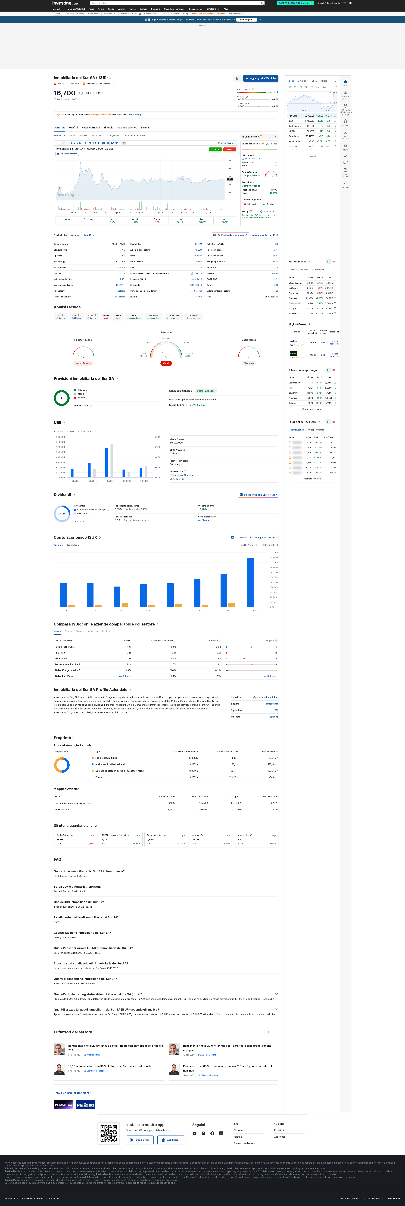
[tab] (61, 316)
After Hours (125, 14)
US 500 (292, 131)
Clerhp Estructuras (64, 835)
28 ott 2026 (196, 279)
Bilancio (108, 127)
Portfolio (238, 1136)
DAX (291, 121)
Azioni (57, 14)
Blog (236, 1123)
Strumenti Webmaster (245, 1143)
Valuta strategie (135, 114)
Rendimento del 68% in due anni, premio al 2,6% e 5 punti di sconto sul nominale (227, 1068)
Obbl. (314, 81)
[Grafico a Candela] (57, 143)
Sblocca (271, 92)
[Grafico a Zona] (63, 143)
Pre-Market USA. (110, 14)
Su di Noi (279, 1123)
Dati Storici (96, 135)
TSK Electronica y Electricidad (115, 835)
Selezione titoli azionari (75, 14)
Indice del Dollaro (297, 141)
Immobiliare (271, 703)
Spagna (274, 716)
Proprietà (82, 135)
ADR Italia (162, 14)
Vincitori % (305, 269)
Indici (291, 81)
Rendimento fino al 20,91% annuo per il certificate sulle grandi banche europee (227, 1048)
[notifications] (344, 2)
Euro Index (294, 146)
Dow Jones (294, 136)
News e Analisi (90, 127)
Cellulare (238, 1130)
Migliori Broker (298, 324)
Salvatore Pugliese (95, 1071)
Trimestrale (73, 545)
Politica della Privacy (373, 1198)
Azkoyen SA (198, 835)
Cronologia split (112, 135)
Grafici (73, 127)
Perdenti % (320, 269)
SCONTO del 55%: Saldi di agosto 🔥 (295, 3)
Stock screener (195, 9)
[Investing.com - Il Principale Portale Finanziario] (65, 3)
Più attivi (292, 269)
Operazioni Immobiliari (265, 697)
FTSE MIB (293, 116)
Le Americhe (175, 14)
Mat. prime (303, 81)
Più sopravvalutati (316, 429)
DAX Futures (295, 126)
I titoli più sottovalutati (302, 421)
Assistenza (279, 1136)
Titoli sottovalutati (235, 14)
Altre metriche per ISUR (265, 235)
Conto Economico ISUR (75, 537)
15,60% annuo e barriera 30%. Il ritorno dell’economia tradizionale (110, 1066)
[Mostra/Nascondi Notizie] (124, 143)
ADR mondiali (150, 14)
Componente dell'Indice (134, 135)
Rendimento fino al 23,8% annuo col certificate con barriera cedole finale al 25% (116, 1048)
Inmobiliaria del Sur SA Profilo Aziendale (90, 689)
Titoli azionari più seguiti (304, 370)
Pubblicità (279, 1130)
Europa (186, 14)
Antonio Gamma (94, 1055)
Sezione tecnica (127, 127)
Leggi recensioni (335, 342)
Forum (145, 127)
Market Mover (297, 261)
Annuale (58, 545)
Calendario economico (174, 9)
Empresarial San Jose (157, 835)
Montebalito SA (245, 835)
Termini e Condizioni (348, 1198)
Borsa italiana (94, 14)
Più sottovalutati (296, 429)
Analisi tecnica (67, 307)
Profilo (72, 135)
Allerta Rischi (394, 1198)
